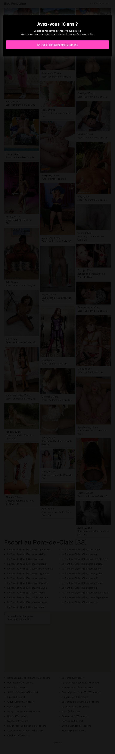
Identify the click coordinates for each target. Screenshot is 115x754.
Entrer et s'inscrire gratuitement (57, 44)
